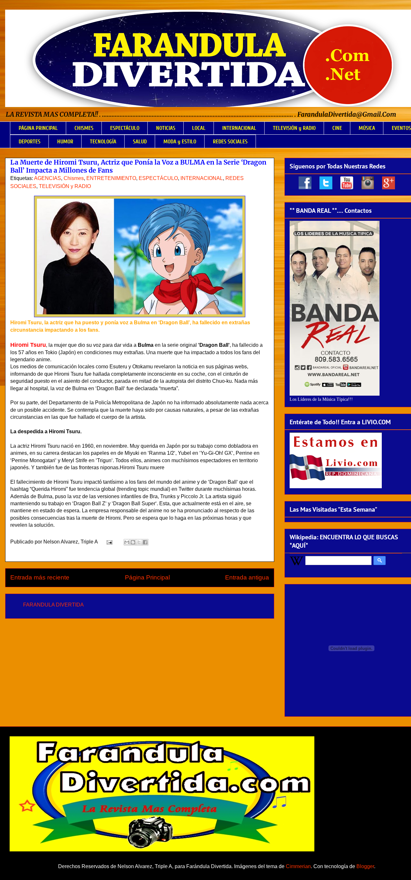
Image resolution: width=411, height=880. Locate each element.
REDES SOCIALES (230, 142)
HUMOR (65, 142)
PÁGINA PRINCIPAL (38, 128)
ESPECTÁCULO (124, 128)
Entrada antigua (247, 577)
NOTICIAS (165, 128)
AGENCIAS (47, 178)
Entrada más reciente (39, 577)
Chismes (74, 178)
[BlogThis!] (133, 542)
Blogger (365, 866)
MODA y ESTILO (179, 142)
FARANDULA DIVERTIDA (53, 604)
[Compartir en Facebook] (145, 542)
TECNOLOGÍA (103, 142)
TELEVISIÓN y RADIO (294, 128)
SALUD (140, 142)
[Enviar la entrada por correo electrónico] (109, 541)
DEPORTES (29, 142)
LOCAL (199, 128)
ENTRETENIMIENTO (111, 178)
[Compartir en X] (139, 542)
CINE (337, 128)
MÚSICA (367, 128)
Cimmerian (298, 866)
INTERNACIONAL (239, 128)
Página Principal (147, 577)
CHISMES (83, 128)
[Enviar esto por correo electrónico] (127, 542)
